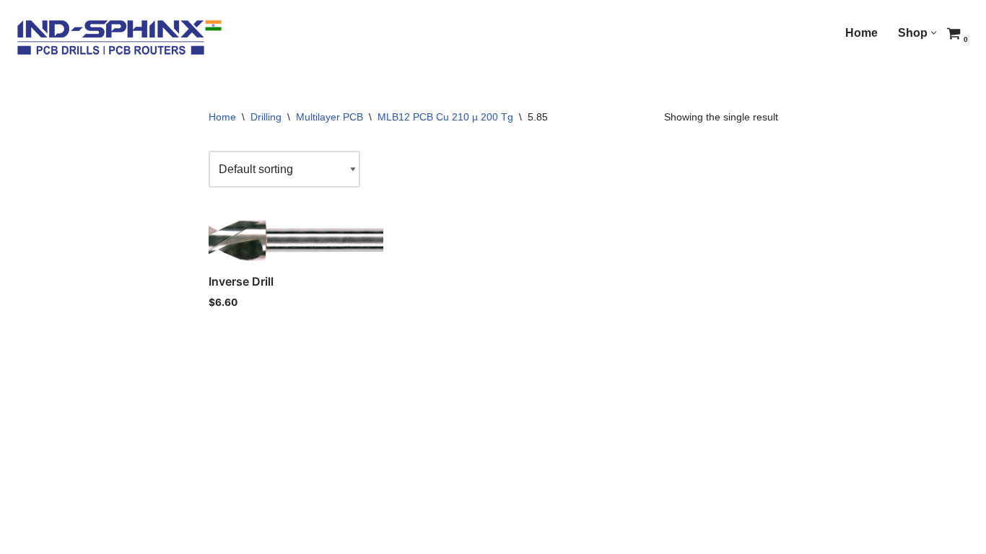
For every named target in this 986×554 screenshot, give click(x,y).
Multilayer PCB (329, 117)
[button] (933, 32)
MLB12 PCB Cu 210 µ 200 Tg (445, 117)
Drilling (266, 117)
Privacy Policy (120, 536)
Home (861, 33)
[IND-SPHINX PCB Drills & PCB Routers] (119, 36)
